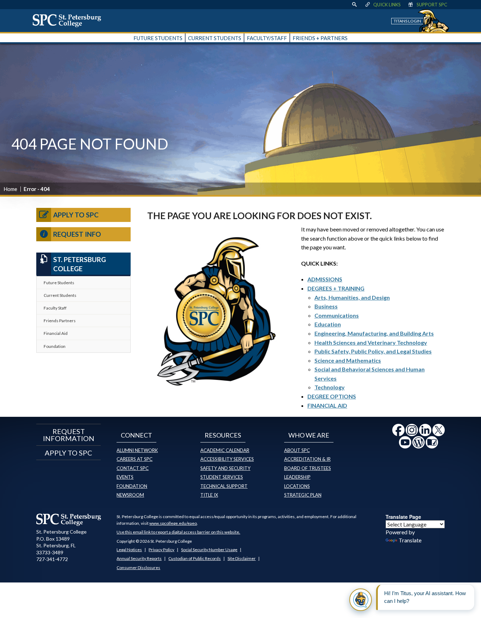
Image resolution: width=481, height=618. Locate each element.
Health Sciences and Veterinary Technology (370, 342)
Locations (297, 486)
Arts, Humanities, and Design (352, 297)
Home (10, 189)
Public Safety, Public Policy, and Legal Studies (373, 351)
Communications (336, 315)
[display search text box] (354, 4)
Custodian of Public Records (194, 558)
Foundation (54, 346)
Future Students (59, 282)
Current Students (60, 295)
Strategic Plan (302, 495)
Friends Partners (60, 320)
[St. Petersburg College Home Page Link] (69, 20)
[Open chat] (360, 599)
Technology (329, 387)
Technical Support (224, 486)
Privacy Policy (161, 549)
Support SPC (432, 4)
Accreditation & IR (307, 459)
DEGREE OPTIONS (331, 396)
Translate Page (403, 516)
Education (327, 324)
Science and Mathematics (347, 360)
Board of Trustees (307, 468)
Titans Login (407, 21)
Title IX (209, 495)
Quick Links (387, 4)
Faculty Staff (55, 308)
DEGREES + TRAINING (335, 288)
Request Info (77, 234)
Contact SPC (133, 468)
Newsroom (130, 495)
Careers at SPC (134, 459)
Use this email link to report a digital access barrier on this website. (178, 532)
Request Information (68, 434)
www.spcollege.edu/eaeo (173, 523)
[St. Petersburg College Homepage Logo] (68, 519)
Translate (410, 540)
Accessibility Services (227, 459)
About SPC (297, 450)
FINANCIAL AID (327, 405)
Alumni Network (137, 450)
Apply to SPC (76, 215)
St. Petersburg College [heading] (79, 264)
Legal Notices (129, 549)
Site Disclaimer (241, 558)
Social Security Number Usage (209, 549)
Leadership (297, 477)
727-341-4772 (52, 559)
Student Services (221, 477)
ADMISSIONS (324, 279)
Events (125, 477)
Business (326, 306)
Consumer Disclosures (138, 567)
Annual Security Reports (139, 558)
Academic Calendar (224, 450)
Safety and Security (225, 468)
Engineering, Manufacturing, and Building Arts (374, 333)
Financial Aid (56, 333)
